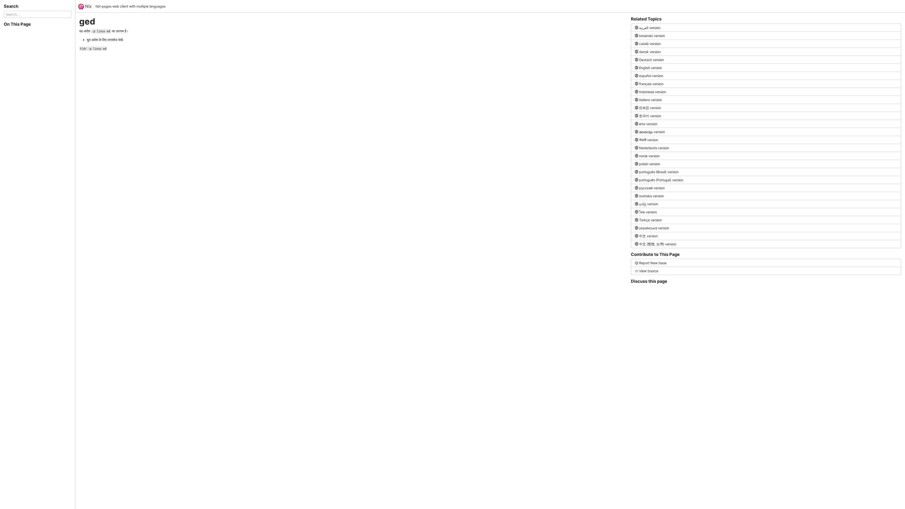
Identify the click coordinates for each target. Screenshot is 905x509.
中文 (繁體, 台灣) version (657, 244)
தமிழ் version (648, 204)
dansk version (650, 52)
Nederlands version (654, 148)
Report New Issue (652, 263)
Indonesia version (652, 92)
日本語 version (650, 108)
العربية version (649, 28)
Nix (88, 6)
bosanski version (652, 36)
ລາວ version (648, 124)
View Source (648, 271)
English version (650, 68)
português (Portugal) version (661, 180)
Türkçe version (650, 220)
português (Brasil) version (659, 172)
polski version (649, 164)
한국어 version (650, 116)
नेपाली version (648, 140)
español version (651, 76)
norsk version (649, 156)
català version (650, 44)
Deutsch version (651, 60)
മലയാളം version (652, 132)
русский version (652, 188)
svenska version (651, 196)
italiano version (650, 100)
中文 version (648, 236)
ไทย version (648, 212)
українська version (654, 228)
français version (651, 84)
